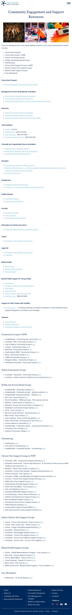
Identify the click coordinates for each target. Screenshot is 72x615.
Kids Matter (9, 288)
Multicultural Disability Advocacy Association (21, 151)
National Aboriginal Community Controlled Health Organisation (28, 101)
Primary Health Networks (14, 201)
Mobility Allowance (12, 324)
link (39, 339)
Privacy (47, 611)
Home (6, 590)
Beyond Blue (10, 132)
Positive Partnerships (12, 173)
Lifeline (7, 130)
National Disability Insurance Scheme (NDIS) (21, 85)
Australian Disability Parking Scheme (18, 327)
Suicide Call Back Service (14, 137)
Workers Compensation (36, 602)
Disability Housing (11, 213)
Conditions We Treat (11, 596)
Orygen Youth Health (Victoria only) (18, 294)
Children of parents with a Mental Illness (19, 286)
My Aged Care (10, 308)
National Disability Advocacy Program (19, 115)
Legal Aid (8, 255)
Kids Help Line (10, 135)
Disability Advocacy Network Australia (19, 113)
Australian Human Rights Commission (19, 241)
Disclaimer (55, 611)
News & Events (57, 590)
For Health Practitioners (36, 593)
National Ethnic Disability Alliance (17, 149)
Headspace (9, 283)
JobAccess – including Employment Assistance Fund (24, 187)
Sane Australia (10, 291)
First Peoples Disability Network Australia (20, 96)
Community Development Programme (19, 99)
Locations (55, 596)
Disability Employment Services (16, 185)
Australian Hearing (12, 199)
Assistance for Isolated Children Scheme (20, 165)
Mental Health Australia (13, 269)
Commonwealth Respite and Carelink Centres (21, 229)
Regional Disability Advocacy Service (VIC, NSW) (23, 118)
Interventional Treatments (13, 599)
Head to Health (10, 272)
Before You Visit (34, 605)
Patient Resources (34, 590)
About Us (7, 593)
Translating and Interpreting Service (18, 154)
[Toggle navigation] (68, 3)
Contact (55, 593)
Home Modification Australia (15, 218)
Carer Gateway (10, 215)
